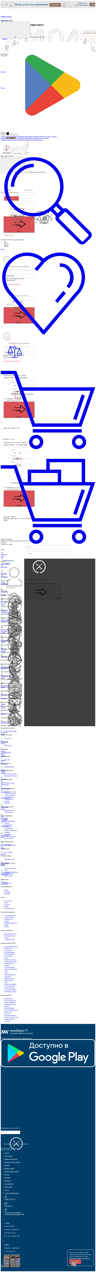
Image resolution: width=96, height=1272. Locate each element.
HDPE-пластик (8, 948)
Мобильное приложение (12, 1162)
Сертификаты (8, 1184)
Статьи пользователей (11, 1193)
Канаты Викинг (8, 980)
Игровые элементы (9, 978)
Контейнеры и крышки (10, 933)
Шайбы (6, 906)
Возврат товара (9, 1168)
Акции (6, 1153)
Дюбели (6, 926)
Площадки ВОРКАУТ (10, 1002)
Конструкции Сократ (10, 1004)
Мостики (6, 1013)
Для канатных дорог (9, 987)
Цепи (5, 982)
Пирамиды (7, 1006)
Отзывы (7, 1165)
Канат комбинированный (11, 946)
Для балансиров (8, 956)
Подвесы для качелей (10, 959)
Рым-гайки (7, 893)
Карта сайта (8, 1187)
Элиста (4, 39)
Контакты (7, 1181)
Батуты (6, 972)
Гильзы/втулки (8, 950)
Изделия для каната (9, 952)
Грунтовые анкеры (9, 908)
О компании (8, 1156)
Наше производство (10, 1159)
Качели (6, 957)
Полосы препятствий (10, 1015)
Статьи (6, 1190)
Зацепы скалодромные (10, 984)
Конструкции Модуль (10, 1000)
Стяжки (6, 921)
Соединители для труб (10, 991)
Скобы (6, 890)
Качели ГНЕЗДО (8, 998)
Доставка (7, 1177)
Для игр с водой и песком (11, 1017)
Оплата (6, 1174)
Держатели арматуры (10, 915)
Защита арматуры (9, 917)
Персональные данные (11, 1171)
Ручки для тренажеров (10, 989)
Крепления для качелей (10, 961)
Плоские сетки (8, 1011)
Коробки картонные (9, 935)
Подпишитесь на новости (10, 1128)
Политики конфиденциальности (79, 1258)
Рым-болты (7, 892)
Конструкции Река (9, 1008)
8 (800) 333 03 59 (6, 17)
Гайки (6, 902)
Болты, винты (8, 901)
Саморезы (7, 904)
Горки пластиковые (9, 967)
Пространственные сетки (11, 1010)
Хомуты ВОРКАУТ (9, 954)
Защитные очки (8, 919)
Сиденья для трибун (9, 986)
